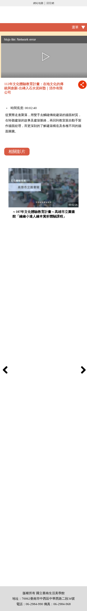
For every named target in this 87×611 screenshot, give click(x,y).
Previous (5, 370)
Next (81, 370)
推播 (82, 84)
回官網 (50, 3)
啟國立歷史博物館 (43, 14)
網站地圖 (38, 3)
